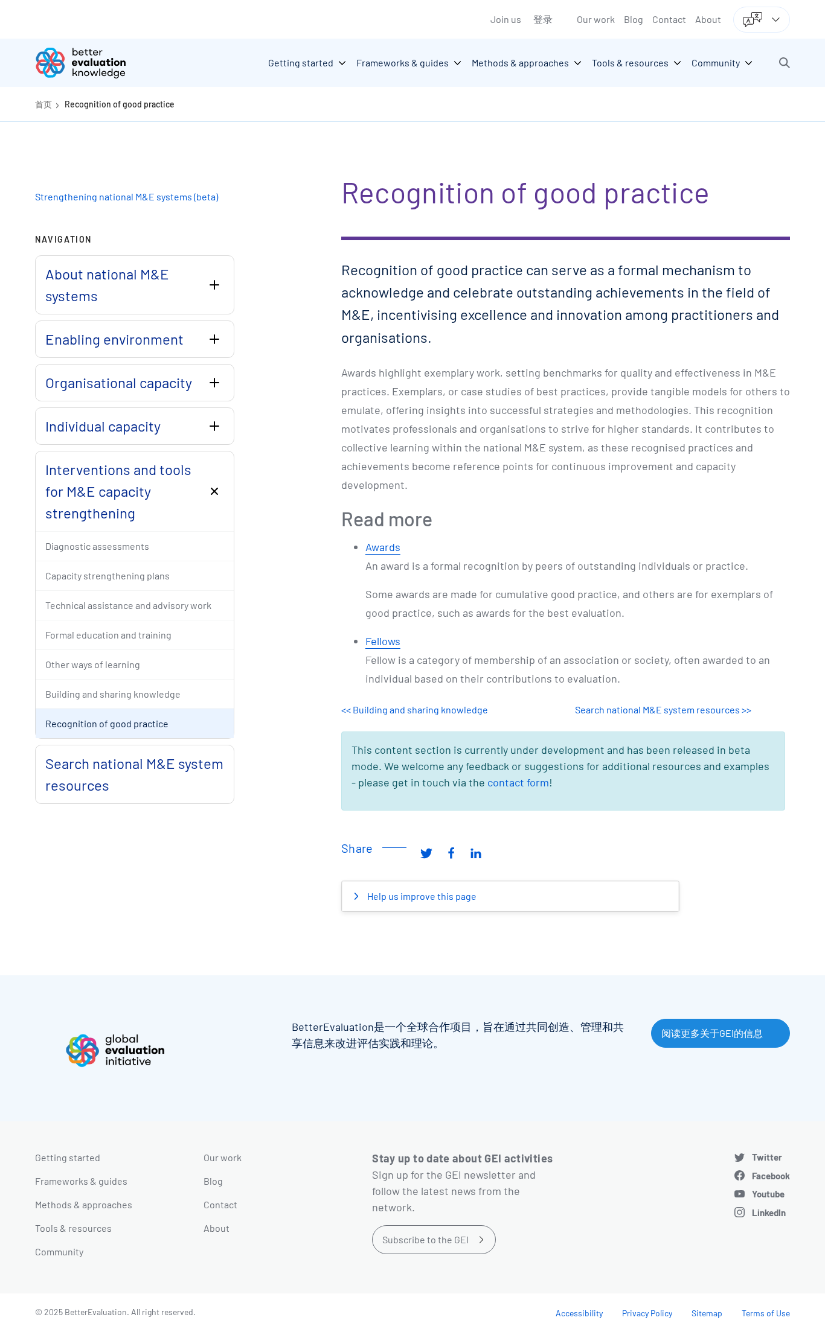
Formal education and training (108, 634)
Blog (633, 19)
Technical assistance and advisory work (128, 605)
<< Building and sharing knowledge (414, 709)
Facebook (771, 1175)
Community (59, 1251)
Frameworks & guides (81, 1181)
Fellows (382, 641)
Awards (382, 546)
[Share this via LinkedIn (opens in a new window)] (476, 852)
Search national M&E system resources (134, 774)
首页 (43, 104)
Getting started (67, 1157)
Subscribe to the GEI (425, 1239)
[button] (784, 62)
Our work (596, 19)
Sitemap (707, 1313)
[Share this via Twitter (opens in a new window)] (426, 852)
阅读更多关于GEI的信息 (712, 1033)
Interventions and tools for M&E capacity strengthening (118, 490)
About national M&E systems (107, 284)
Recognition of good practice (120, 104)
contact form (518, 782)
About (708, 19)
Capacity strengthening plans (107, 575)
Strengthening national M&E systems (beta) (126, 196)
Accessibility (579, 1313)
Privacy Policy (647, 1313)
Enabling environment (114, 339)
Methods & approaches (83, 1204)
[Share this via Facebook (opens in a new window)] (451, 852)
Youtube (768, 1193)
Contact (669, 19)
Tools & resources (73, 1228)
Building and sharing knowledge (113, 693)
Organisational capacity (118, 382)
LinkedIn (769, 1212)
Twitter (767, 1157)
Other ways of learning (92, 664)
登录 (543, 19)
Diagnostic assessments (97, 546)
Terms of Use (766, 1313)
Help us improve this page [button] (421, 896)
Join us (505, 19)
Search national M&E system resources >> (663, 709)
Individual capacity (103, 426)
